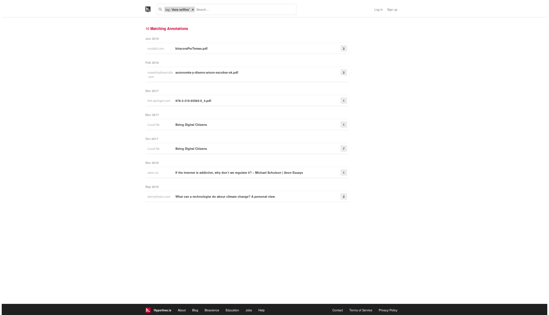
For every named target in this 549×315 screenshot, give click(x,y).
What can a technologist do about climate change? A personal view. (225, 196)
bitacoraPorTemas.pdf (191, 48)
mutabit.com (156, 48)
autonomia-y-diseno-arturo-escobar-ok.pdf (206, 72)
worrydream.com (159, 196)
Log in (378, 9)
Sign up (392, 9)
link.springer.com (159, 100)
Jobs (249, 310)
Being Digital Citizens (191, 124)
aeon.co (153, 172)
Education (232, 310)
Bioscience (212, 310)
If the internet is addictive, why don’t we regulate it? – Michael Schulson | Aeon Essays (239, 172)
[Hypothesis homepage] (151, 9)
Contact (337, 310)
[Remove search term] (193, 9)
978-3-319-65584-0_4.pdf (193, 100)
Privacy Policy (388, 310)
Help (261, 310)
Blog (195, 310)
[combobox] (244, 9)
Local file (154, 124)
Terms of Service (360, 310)
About (182, 310)
